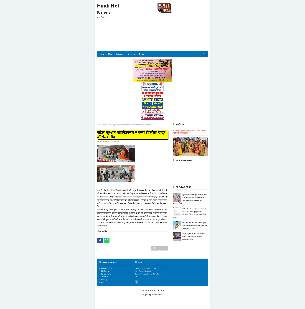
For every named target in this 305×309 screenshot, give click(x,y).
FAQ (102, 282)
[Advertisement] (164, 32)
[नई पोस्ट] (155, 248)
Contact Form (106, 268)
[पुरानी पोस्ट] (163, 248)
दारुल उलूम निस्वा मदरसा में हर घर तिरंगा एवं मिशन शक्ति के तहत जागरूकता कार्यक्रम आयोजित (194, 236)
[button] (100, 240)
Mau (110, 54)
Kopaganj (120, 54)
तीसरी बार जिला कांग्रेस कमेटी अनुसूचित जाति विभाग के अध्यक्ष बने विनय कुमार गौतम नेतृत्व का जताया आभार (194, 225)
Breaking (131, 54)
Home (101, 54)
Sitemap (104, 280)
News (141, 54)
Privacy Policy (106, 274)
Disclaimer (105, 271)
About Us (104, 277)
